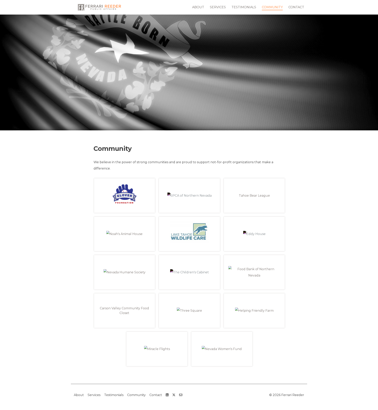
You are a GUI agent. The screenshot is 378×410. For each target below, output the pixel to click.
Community (272, 7)
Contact (296, 7)
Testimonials (244, 7)
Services (218, 7)
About (198, 7)
